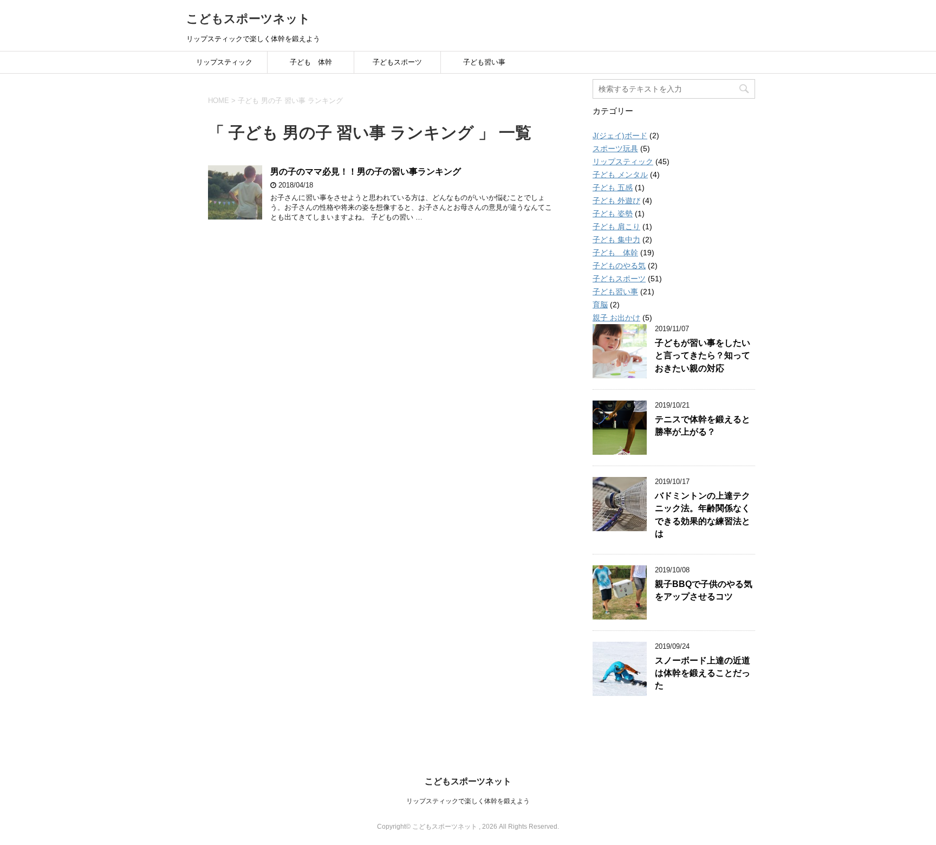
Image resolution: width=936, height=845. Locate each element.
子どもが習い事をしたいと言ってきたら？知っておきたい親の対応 (702, 355)
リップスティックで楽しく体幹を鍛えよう (468, 801)
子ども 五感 (613, 187)
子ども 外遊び (616, 200)
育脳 (600, 304)
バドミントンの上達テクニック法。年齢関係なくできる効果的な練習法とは (702, 514)
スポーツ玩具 (615, 148)
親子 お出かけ (616, 317)
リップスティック (224, 62)
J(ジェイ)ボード (620, 135)
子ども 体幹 (311, 62)
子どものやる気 (619, 265)
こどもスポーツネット (248, 18)
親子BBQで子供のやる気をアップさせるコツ (703, 590)
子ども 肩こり (616, 226)
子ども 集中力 (616, 239)
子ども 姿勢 (613, 213)
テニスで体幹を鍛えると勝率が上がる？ (702, 425)
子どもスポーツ (397, 62)
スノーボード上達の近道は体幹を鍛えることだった (702, 673)
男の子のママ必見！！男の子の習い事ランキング (365, 171)
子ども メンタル (620, 174)
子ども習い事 (484, 62)
